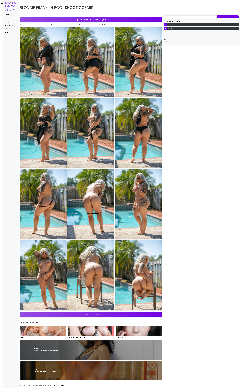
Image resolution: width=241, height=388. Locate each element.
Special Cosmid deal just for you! (91, 20)
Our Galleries (9, 14)
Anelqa (22, 337)
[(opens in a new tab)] (91, 331)
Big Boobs (36, 11)
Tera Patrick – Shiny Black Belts (76, 337)
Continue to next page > (91, 315)
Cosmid (29, 319)
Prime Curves (40, 319)
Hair (6, 20)
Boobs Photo (10, 5)
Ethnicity (7, 22)
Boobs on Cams (9, 25)
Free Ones (166, 39)
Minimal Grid (55, 385)
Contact (7, 28)
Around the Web (9, 17)
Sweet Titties (119, 337)
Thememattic (63, 385)
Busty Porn (166, 37)
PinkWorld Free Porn (168, 41)
